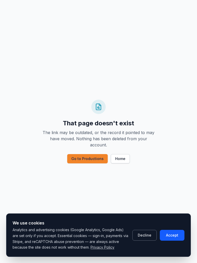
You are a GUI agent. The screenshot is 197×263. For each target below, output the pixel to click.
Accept (172, 235)
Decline (144, 235)
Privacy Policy (102, 247)
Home (120, 158)
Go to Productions (87, 158)
